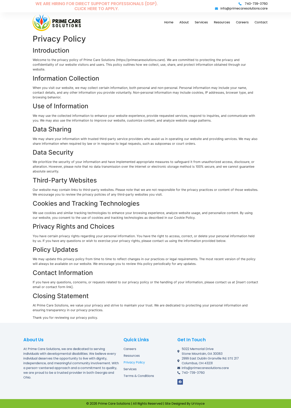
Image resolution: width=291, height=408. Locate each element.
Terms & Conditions (139, 376)
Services (201, 22)
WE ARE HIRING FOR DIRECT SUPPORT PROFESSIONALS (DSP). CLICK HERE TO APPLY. (96, 6)
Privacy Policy (134, 362)
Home (168, 22)
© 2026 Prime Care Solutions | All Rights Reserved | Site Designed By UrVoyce (145, 403)
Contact (261, 22)
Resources (222, 22)
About (184, 22)
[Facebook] (180, 382)
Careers (242, 22)
